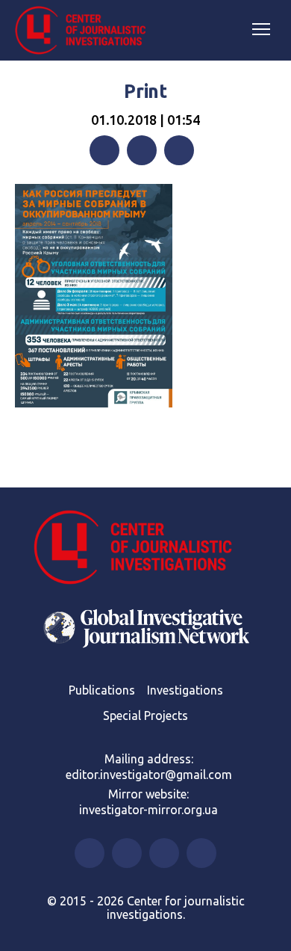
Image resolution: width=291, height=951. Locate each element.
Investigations (185, 690)
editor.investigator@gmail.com (149, 774)
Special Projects (145, 715)
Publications (102, 690)
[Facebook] (104, 150)
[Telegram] (179, 150)
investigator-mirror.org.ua (148, 809)
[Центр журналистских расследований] (86, 30)
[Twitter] (142, 150)
